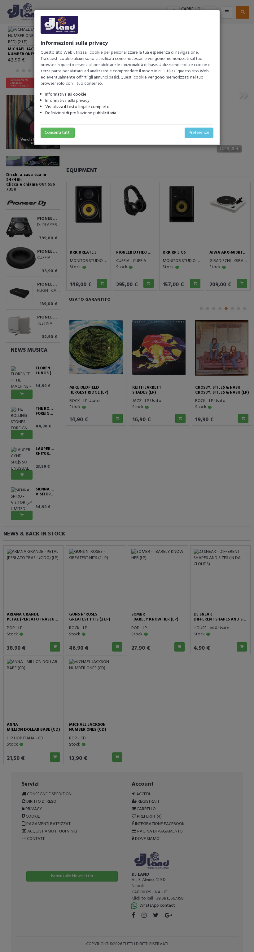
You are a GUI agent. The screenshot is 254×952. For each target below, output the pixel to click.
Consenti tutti (58, 132)
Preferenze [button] (199, 132)
